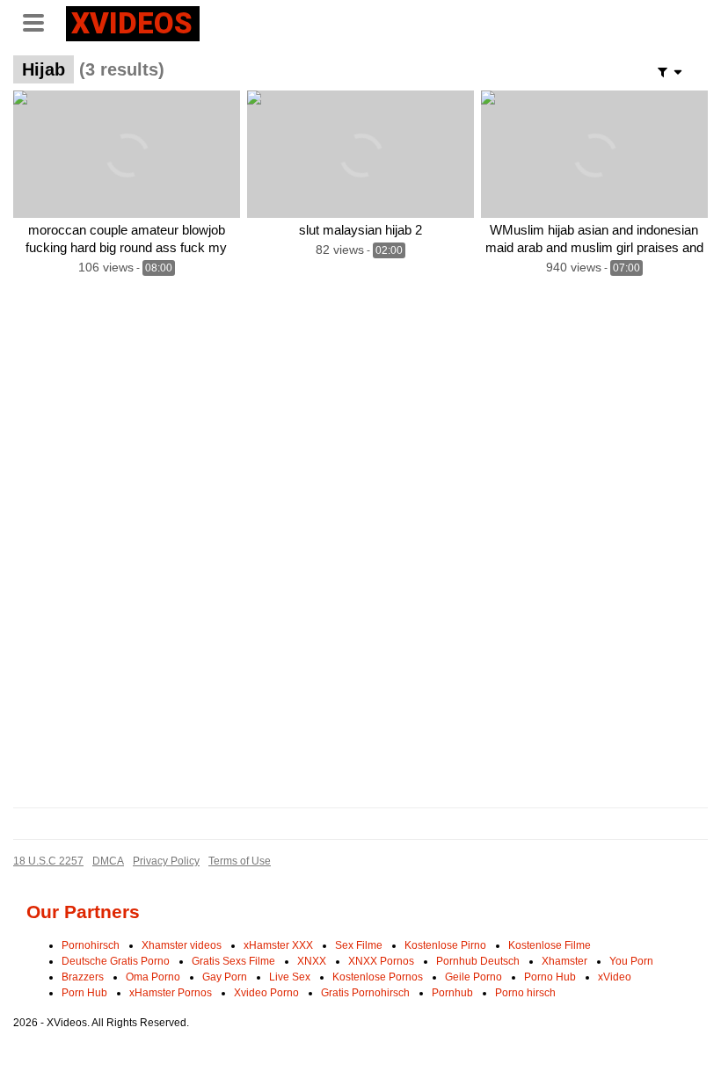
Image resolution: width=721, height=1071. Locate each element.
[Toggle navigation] (39, 21)
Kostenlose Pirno (445, 945)
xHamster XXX (278, 945)
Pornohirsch (91, 945)
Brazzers (83, 977)
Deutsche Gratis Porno (116, 961)
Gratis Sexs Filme (233, 961)
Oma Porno (153, 977)
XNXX (311, 961)
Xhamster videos (182, 945)
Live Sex (289, 977)
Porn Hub (84, 993)
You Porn (631, 961)
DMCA (108, 861)
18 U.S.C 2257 (48, 861)
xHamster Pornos (170, 993)
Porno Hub (550, 977)
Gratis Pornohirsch (365, 993)
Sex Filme (358, 945)
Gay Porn (224, 977)
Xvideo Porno (266, 993)
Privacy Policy (166, 861)
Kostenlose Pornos (377, 977)
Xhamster (564, 961)
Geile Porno (473, 977)
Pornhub (452, 993)
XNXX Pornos (381, 961)
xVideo (614, 977)
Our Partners (83, 911)
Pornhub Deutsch (478, 961)
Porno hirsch (525, 993)
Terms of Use (239, 861)
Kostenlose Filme (549, 945)
